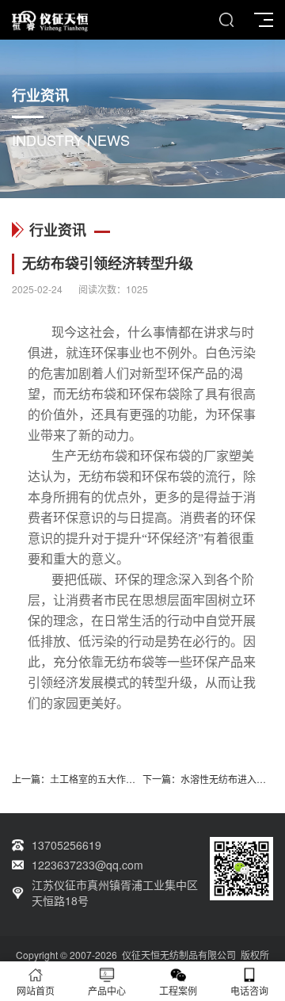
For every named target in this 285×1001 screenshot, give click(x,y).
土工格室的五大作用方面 (102, 778)
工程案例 (178, 990)
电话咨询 (249, 990)
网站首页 (36, 990)
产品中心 (107, 990)
